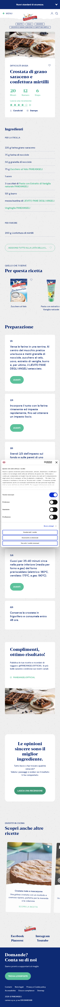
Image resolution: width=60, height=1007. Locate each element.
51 (30, 105)
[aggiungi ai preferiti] (49, 65)
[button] (49, 65)
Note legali (19, 987)
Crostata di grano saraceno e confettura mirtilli (30, 27)
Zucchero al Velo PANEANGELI (26, 169)
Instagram (43, 936)
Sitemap (40, 990)
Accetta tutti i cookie (30, 532)
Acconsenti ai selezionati (30, 538)
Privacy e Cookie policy (36, 987)
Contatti (8, 987)
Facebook (17, 936)
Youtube (42, 940)
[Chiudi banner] (56, 462)
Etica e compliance (26, 990)
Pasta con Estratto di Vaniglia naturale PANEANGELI (28, 185)
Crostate (39, 24)
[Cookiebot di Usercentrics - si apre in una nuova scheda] (39, 462)
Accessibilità (10, 990)
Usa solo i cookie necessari (30, 543)
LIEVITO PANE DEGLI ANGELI (39, 200)
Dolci (29, 24)
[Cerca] (56, 13)
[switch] (53, 502)
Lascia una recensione (20, 100)
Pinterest (17, 940)
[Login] (52, 13)
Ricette (20, 24)
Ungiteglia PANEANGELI (17, 207)
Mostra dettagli (49, 526)
